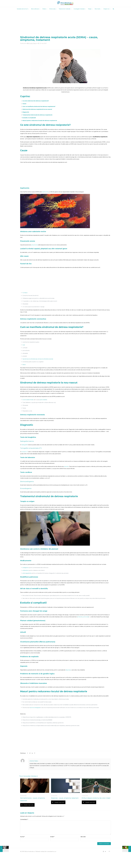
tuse (23, 345)
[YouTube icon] (105, 851)
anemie (66, 466)
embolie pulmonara (83, 617)
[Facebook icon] (103, 851)
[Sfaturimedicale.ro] (65, 3)
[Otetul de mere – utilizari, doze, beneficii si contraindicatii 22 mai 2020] (126, 849)
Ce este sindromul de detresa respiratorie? (35, 101)
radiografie (24, 444)
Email (52, 836)
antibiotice (25, 570)
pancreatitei (43, 399)
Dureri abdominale (27, 399)
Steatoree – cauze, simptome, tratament (64, 798)
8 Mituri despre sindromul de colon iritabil (96, 798)
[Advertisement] (65, 22)
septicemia (45, 192)
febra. (24, 364)
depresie (68, 670)
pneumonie (34, 245)
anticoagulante (26, 573)
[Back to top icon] (109, 851)
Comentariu (24, 819)
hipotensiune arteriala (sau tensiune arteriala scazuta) (37, 359)
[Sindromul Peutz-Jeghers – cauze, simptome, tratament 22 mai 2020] (4, 849)
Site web (83, 836)
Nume (22, 836)
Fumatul (24, 292)
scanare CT (24, 451)
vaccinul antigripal (35, 707)
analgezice (25, 567)
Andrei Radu (32, 43)
